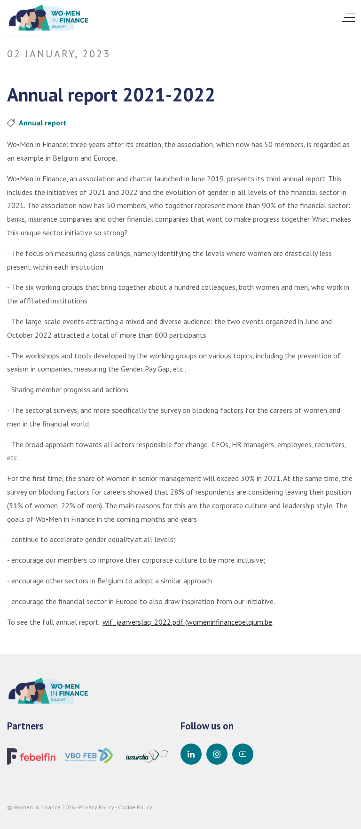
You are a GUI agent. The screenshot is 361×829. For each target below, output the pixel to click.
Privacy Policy (96, 807)
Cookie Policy (135, 807)
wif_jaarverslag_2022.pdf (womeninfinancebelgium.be (187, 622)
